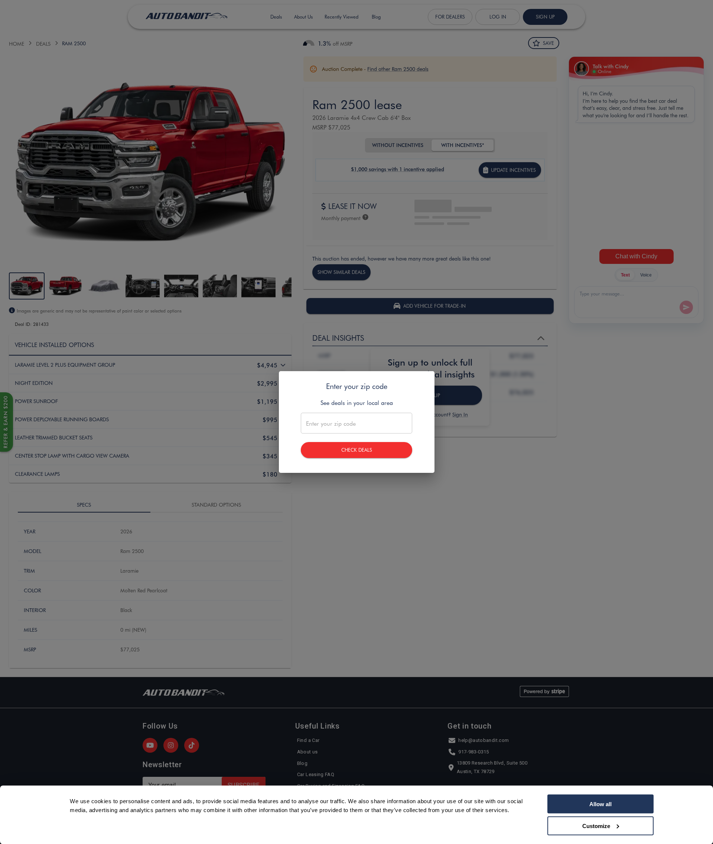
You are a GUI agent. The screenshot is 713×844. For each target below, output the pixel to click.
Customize (596, 825)
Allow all (600, 804)
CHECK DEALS (356, 449)
